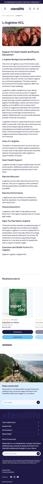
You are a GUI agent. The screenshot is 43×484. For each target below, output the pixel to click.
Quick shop (18, 332)
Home (3, 15)
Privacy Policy (6, 470)
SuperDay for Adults (10, 322)
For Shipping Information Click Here (17, 2)
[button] (5, 9)
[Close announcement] (40, 2)
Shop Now (35, 2)
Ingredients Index (10, 15)
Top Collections (8, 422)
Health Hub (6, 426)
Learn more (17, 337)
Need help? (7, 434)
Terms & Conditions (8, 472)
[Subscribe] (38, 402)
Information (7, 430)
